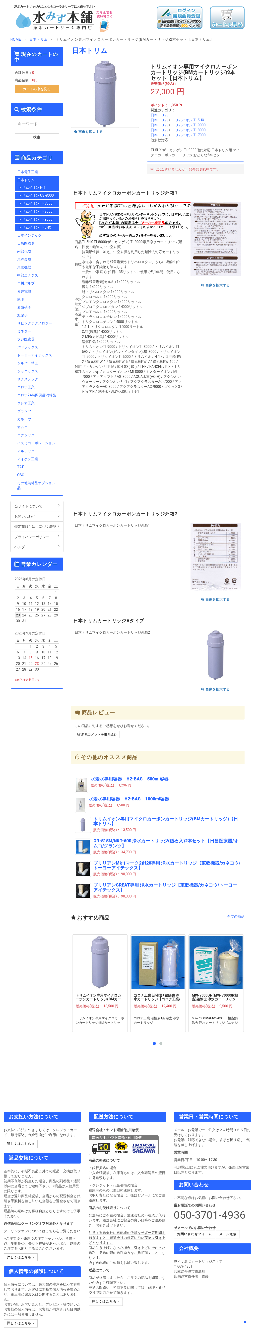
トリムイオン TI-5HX (188, 120)
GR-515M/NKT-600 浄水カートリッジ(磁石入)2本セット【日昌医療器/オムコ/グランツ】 (165, 843)
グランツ (24, 411)
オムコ (22, 427)
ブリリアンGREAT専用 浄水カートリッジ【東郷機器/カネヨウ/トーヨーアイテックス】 (165, 887)
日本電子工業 (27, 172)
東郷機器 (24, 267)
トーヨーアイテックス (34, 355)
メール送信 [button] (228, 1234)
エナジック (26, 435)
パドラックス (27, 347)
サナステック (27, 379)
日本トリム (159, 115)
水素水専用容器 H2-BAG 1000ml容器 (129, 798)
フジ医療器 (26, 339)
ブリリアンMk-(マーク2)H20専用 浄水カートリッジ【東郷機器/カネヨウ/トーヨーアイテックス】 (166, 865)
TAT (20, 467)
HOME (15, 39)
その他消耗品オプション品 (36, 485)
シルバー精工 (27, 363)
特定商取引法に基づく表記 (35, 527)
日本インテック (29, 235)
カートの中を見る (37, 89)
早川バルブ (26, 283)
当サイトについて (28, 506)
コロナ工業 (26, 387)
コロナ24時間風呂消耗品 (36, 395)
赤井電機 (24, 291)
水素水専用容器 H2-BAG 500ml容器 (130, 778)
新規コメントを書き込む (98, 734)
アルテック (26, 451)
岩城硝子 (24, 307)
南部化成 (24, 251)
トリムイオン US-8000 (36, 195)
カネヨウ (24, 419)
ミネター (24, 331)
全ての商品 (236, 916)
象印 (20, 299)
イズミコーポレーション (36, 443)
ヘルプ (19, 547)
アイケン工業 (27, 459)
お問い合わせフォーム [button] (194, 1234)
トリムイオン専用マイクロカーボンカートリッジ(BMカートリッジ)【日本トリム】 (165, 821)
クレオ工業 (26, 403)
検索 (36, 137)
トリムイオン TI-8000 (189, 130)
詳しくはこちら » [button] (20, 1144)
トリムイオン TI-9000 (189, 125)
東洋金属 (24, 259)
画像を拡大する (90, 132)
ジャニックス (27, 371)
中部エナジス (27, 275)
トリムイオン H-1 (32, 187)
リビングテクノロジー (34, 323)
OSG (20, 475)
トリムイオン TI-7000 (189, 135)
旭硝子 (22, 315)
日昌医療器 (26, 243)
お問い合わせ (24, 516)
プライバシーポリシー (31, 537)
